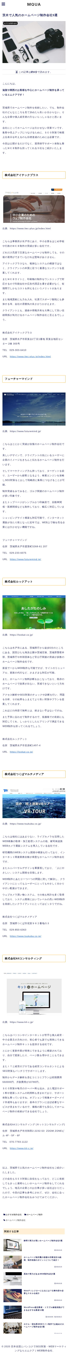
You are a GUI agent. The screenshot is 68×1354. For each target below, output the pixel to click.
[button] (56, 734)
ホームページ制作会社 (15, 1220)
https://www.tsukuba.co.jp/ (25, 936)
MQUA (34, 4)
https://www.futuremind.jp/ (25, 559)
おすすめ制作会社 (13, 1214)
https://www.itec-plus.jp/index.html (30, 356)
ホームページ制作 (34, 1214)
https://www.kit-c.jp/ (21, 1148)
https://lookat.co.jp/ (21, 751)
